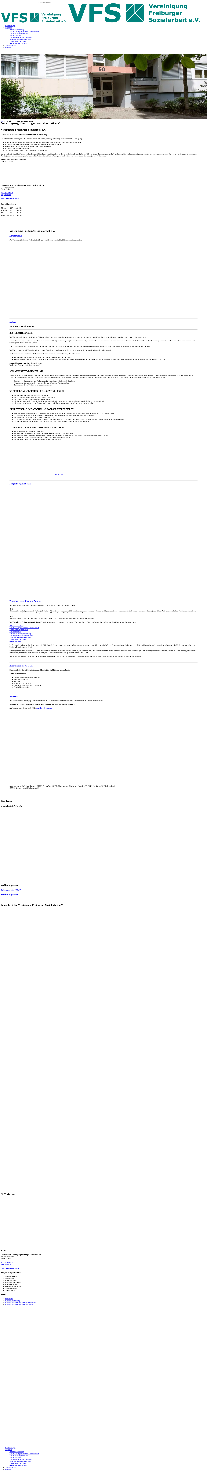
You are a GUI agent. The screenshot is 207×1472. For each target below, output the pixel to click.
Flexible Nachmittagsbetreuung (20, 634)
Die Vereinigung (10, 1448)
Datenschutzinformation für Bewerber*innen (20, 1303)
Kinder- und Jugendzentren (18, 630)
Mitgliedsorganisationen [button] (20, 484)
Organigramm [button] (15, 236)
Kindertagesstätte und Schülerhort (20, 1459)
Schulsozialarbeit (15, 632)
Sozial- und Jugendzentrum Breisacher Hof (24, 628)
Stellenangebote (9, 894)
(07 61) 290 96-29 (7, 193)
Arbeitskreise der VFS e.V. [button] (21, 666)
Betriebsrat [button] (14, 696)
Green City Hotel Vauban (18, 1465)
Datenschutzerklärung (12, 1301)
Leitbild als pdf (58, 474)
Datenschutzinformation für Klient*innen (19, 1304)
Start (2, 121)
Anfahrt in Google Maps (10, 198)
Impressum (9, 1299)
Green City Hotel (15, 641)
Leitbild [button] (12, 322)
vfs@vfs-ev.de (6, 195)
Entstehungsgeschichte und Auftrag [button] (25, 601)
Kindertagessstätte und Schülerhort (21, 635)
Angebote (8, 1450)
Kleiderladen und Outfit (17, 639)
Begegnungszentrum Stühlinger (20, 637)
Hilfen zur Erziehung (16, 626)
